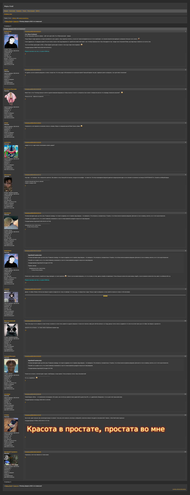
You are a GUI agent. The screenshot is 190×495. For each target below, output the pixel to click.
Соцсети (15, 21)
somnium (6, 289)
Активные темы (8, 14)
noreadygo (7, 394)
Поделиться (28, 31)
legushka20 (7, 213)
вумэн (6, 70)
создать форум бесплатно (179, 489)
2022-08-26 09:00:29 (36, 89)
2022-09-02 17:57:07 (36, 415)
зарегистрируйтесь (23, 18)
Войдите (14, 18)
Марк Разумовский (9, 321)
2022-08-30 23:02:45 (36, 394)
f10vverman (7, 174)
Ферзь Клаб (8, 21)
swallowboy (7, 142)
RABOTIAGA (7, 31)
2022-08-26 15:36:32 (36, 320)
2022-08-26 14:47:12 (36, 213)
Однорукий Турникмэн (10, 452)
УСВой (6, 123)
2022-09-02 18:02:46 (36, 451)
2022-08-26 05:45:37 (36, 31)
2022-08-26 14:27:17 (36, 174)
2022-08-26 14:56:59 (36, 250)
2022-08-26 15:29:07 (36, 289)
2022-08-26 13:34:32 (36, 142)
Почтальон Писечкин (10, 89)
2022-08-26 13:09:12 (36, 122)
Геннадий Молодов (9, 356)
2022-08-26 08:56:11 (36, 69)
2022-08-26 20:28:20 (36, 356)
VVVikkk (6, 415)
